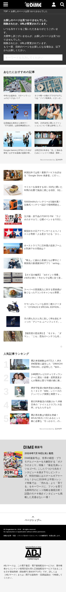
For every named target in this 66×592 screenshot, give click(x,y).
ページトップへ (33, 520)
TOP (6, 11)
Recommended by (47, 160)
